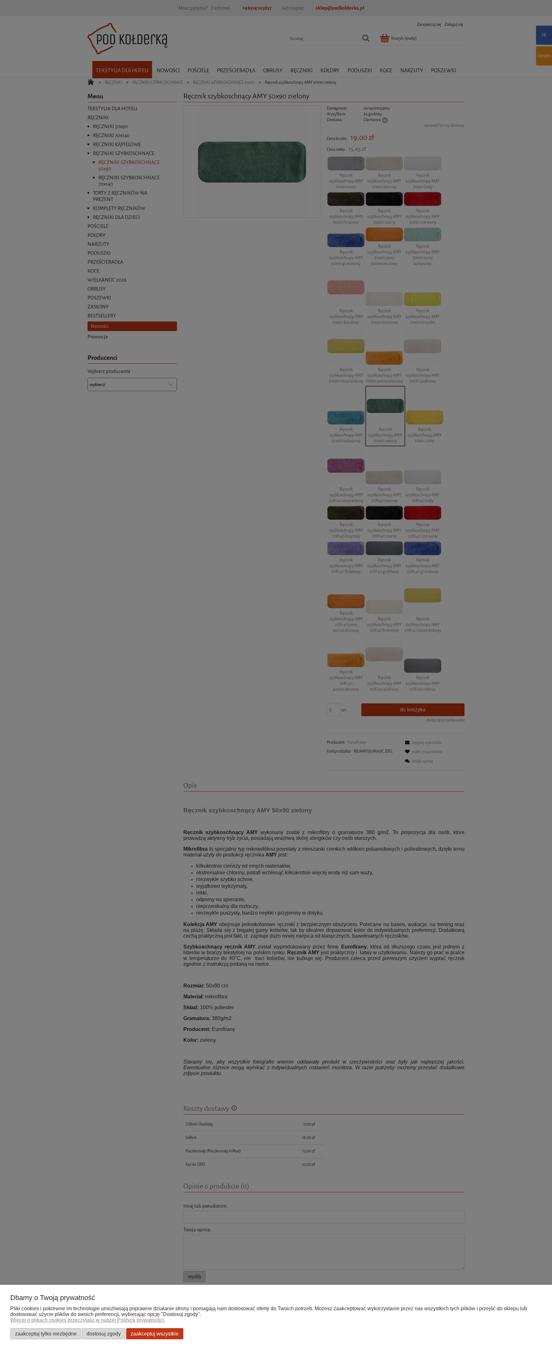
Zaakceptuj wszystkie (155, 1333)
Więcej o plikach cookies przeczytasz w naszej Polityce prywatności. (87, 1320)
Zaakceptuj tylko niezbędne (46, 1333)
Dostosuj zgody (104, 1333)
